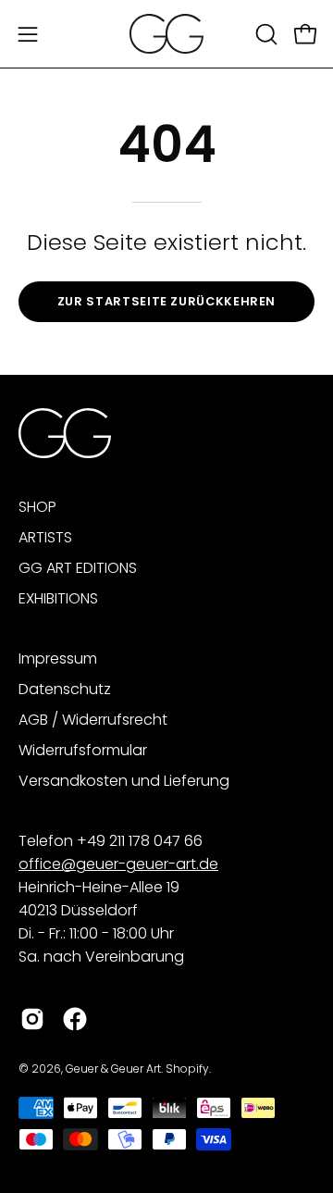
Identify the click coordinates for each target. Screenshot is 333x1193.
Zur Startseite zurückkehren (166, 301)
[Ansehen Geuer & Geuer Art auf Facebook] (75, 1019)
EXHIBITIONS (58, 598)
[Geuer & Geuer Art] (167, 34)
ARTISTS (45, 537)
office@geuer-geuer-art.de (118, 864)
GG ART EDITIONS (77, 567)
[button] (265, 34)
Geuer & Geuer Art (113, 1068)
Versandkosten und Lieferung (123, 780)
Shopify (187, 1068)
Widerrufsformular (82, 750)
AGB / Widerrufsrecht (92, 719)
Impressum (57, 658)
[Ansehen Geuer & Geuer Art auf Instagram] (32, 1019)
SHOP (37, 506)
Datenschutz (64, 689)
